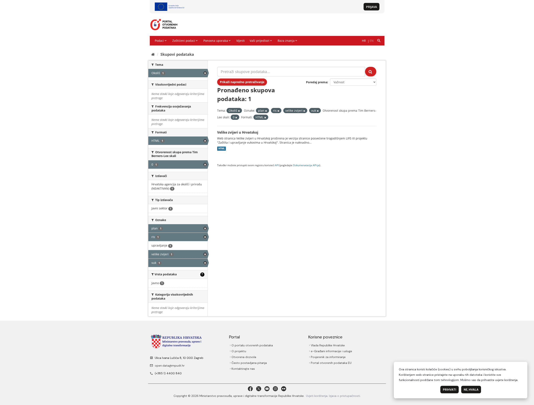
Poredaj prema (316, 82)
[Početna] (153, 54)
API (277, 165)
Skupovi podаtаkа (177, 54)
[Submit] (370, 71)
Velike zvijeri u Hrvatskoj (237, 132)
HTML (221, 148)
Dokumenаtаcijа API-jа (306, 165)
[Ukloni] (239, 110)
